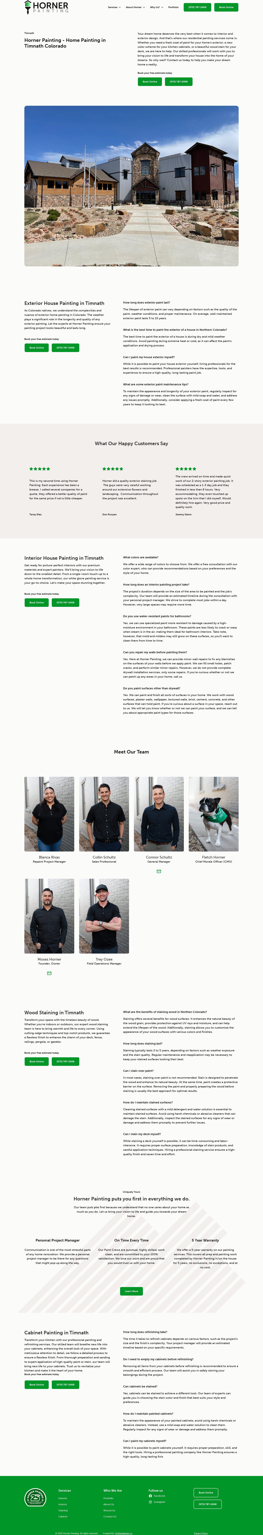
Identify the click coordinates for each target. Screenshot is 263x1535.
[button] (114, 7)
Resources (109, 1510)
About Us (108, 1504)
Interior (62, 1504)
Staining (63, 1510)
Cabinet (62, 1516)
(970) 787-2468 (197, 7)
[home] (65, 7)
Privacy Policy (201, 1533)
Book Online (226, 7)
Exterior (62, 1498)
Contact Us (109, 1516)
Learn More (131, 1291)
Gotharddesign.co (123, 1533)
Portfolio (173, 7)
